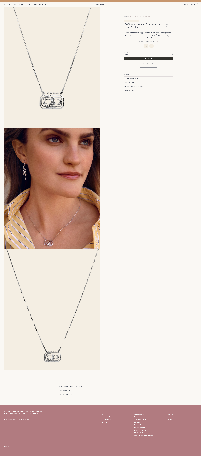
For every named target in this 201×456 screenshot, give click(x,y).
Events (136, 417)
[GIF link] (181, 4)
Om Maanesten (139, 414)
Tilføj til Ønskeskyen (150, 63)
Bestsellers (22, 4)
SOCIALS (169, 410)
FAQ (103, 414)
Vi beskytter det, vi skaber (67, 394)
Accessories (14, 4)
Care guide (127, 74)
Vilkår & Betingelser (140, 433)
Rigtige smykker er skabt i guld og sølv (71, 386)
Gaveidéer (37, 4)
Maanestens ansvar (129, 82)
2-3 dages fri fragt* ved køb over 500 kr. (133, 86)
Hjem (125, 16)
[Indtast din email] (43, 416)
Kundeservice (106, 419)
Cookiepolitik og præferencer (143, 435)
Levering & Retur (107, 417)
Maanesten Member (140, 419)
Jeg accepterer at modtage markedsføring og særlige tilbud (17, 419)
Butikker (137, 422)
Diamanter (29, 4)
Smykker (6, 4)
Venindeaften (138, 425)
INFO (135, 410)
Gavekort (104, 422)
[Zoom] (97, 10)
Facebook (170, 414)
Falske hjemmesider (140, 430)
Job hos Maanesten (140, 427)
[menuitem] (7, 4)
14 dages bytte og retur (129, 90)
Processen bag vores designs (131, 78)
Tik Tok (169, 419)
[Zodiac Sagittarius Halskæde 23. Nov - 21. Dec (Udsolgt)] (151, 46)
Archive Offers (46, 4)
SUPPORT (104, 410)
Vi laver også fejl (64, 390)
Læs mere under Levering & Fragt (148, 67)
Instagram (170, 417)
